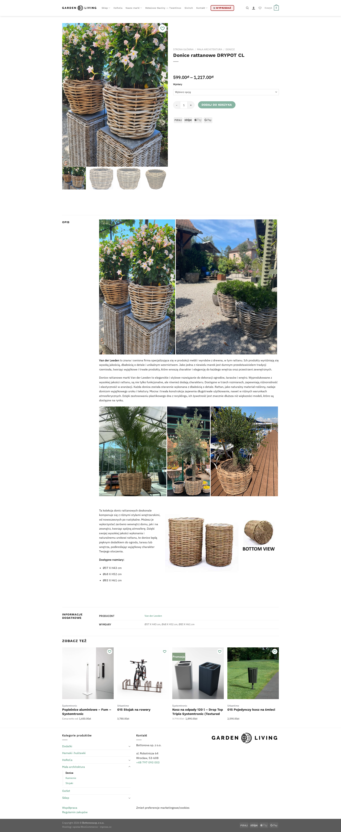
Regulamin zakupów (75, 812)
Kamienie (71, 778)
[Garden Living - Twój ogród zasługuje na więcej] (79, 7)
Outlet (66, 791)
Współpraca (69, 807)
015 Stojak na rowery (133, 709)
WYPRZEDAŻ (223, 8)
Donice (230, 49)
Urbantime (123, 705)
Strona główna (183, 49)
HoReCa (118, 8)
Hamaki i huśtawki (74, 753)
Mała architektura (209, 49)
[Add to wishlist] (162, 29)
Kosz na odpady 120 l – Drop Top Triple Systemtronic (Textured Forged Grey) (197, 714)
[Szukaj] (247, 8)
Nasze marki (133, 8)
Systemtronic (69, 705)
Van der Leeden (153, 615)
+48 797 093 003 (148, 762)
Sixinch (189, 8)
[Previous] (69, 94)
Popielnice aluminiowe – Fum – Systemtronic (86, 711)
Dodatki (67, 746)
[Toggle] (129, 746)
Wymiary (177, 84)
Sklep (105, 8)
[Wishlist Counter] (260, 8)
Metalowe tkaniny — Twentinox (163, 8)
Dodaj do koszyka (217, 104)
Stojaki (69, 783)
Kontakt (200, 8)
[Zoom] (66, 162)
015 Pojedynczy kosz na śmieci (251, 709)
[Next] (161, 94)
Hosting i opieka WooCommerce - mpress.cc (87, 826)
